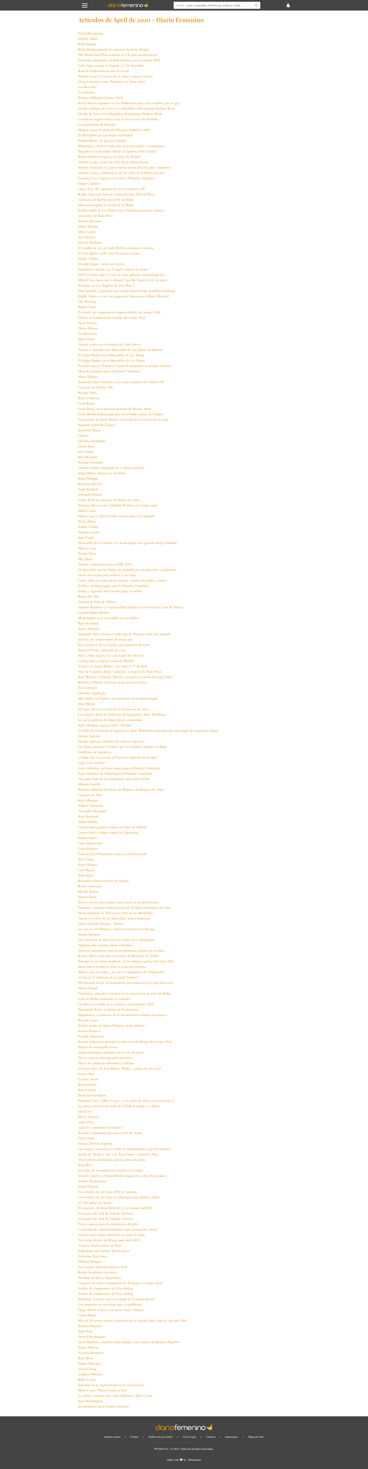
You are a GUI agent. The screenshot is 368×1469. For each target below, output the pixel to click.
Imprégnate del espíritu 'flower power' (104, 1250)
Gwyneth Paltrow (90, 494)
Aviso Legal (189, 1437)
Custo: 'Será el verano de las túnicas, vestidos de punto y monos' (123, 580)
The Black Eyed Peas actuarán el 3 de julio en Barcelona (117, 54)
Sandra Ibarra (87, 837)
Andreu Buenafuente (92, 1181)
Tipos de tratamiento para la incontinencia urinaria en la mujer (121, 950)
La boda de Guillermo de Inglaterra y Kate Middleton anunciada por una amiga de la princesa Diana (148, 730)
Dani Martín (86, 703)
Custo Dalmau (88, 848)
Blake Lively (87, 1379)
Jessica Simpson (89, 1030)
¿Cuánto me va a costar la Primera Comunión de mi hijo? (118, 757)
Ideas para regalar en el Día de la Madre (106, 204)
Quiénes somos (112, 1437)
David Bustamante (91, 33)
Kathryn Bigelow (90, 1325)
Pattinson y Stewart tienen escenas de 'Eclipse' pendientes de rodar (124, 907)
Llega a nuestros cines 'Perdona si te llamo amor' (112, 81)
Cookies (134, 1437)
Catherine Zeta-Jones (92, 1256)
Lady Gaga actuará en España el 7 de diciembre (111, 65)
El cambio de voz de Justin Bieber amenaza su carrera (115, 247)
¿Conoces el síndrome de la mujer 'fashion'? (108, 977)
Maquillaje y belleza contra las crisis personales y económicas (121, 145)
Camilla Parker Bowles (94, 612)
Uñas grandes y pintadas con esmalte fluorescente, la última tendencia (126, 290)
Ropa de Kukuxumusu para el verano (103, 70)
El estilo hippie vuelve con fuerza (101, 263)
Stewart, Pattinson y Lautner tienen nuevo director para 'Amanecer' (124, 167)
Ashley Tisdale (88, 526)
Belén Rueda (87, 44)
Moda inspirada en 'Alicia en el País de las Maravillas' (115, 912)
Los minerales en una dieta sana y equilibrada (110, 1304)
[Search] (256, 5)
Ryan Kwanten (88, 623)
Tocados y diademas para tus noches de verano (110, 1132)
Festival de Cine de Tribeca (97, 601)
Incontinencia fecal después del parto (103, 1406)
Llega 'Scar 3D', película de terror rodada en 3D (111, 188)
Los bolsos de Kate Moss (95, 215)
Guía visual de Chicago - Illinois (100, 923)
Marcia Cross (87, 548)
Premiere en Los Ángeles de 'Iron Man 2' (106, 285)
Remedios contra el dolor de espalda (103, 880)
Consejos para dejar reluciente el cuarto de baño (111, 1234)
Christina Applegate (92, 693)
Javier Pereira (87, 322)
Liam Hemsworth (90, 843)
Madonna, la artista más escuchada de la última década (116, 1299)
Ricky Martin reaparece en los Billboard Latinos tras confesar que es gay (128, 103)
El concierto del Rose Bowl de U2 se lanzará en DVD (115, 1207)
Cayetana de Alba (90, 794)
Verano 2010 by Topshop (95, 1143)
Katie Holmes (87, 864)
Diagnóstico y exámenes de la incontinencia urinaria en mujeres (122, 1014)
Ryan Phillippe (88, 478)
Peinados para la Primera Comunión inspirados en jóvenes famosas (124, 365)
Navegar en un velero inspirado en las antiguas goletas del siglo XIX (125, 961)
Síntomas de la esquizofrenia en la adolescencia (111, 1384)
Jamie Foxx (86, 1122)
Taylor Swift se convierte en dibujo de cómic (109, 499)
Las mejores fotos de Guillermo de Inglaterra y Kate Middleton (122, 714)
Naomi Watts (87, 553)
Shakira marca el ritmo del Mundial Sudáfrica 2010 (114, 129)
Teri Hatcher (86, 237)
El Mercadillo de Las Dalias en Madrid (105, 135)
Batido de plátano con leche (97, 1272)
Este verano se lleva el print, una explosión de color (114, 644)
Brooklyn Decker (90, 483)
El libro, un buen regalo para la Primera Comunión (113, 585)
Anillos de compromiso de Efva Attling (105, 1288)
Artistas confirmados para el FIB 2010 (104, 564)
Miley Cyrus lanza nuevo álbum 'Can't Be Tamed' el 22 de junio (122, 280)
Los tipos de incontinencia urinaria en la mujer (110, 1170)
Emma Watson (88, 1347)
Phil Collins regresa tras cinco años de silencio (110, 655)
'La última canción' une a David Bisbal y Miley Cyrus (115, 1395)
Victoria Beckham (90, 1352)
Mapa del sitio (256, 1437)
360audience (194, 1460)
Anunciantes (231, 1437)
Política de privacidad (161, 1437)
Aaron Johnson (88, 628)
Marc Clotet (86, 339)
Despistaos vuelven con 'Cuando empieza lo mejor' (113, 269)
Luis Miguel (86, 870)
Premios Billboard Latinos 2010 (100, 97)
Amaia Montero (89, 934)
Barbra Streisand (89, 886)
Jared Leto (85, 1111)
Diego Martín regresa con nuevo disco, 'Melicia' (111, 1309)
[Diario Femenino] (128, 6)
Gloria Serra (86, 446)
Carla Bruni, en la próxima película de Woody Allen (114, 408)
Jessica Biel (86, 1073)
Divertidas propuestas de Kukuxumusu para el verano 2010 (119, 60)
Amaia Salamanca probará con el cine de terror (111, 1052)
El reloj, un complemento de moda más (105, 639)
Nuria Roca (86, 875)
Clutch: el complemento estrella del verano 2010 (111, 317)
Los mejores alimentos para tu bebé (102, 1266)
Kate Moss (85, 1358)
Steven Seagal (87, 988)
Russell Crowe (88, 1020)
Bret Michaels (88, 457)
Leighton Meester (90, 1374)
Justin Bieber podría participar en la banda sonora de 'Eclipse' (121, 414)
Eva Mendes (86, 92)
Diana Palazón (88, 1186)
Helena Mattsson (89, 221)
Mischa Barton (88, 891)
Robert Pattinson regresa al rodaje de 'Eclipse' (109, 156)
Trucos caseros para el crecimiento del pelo (108, 1224)
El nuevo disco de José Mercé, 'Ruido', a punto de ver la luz (119, 1068)
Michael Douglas (90, 1261)
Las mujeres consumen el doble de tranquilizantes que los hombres (124, 1148)
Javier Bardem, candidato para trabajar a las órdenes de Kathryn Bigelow (129, 1342)
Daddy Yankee (88, 258)
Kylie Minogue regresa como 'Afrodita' (105, 725)
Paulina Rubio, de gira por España (102, 140)
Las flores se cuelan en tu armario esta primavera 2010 (116, 1004)
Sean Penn (85, 1331)
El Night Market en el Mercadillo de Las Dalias (111, 355)
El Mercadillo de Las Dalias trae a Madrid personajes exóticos (121, 210)
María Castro (87, 510)
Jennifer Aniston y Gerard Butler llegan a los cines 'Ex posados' (122, 1175)
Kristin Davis (87, 1084)
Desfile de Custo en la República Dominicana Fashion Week (120, 113)
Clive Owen (86, 1138)
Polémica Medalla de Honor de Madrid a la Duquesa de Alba (120, 789)
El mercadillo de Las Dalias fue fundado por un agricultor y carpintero (127, 569)
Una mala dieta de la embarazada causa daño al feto (114, 778)
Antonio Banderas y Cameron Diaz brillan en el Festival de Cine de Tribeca (131, 607)
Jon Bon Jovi (87, 86)
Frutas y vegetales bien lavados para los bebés (110, 591)
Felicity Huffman (90, 242)
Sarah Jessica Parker (92, 1095)
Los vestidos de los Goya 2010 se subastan (107, 1191)
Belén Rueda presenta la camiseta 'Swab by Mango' (114, 49)
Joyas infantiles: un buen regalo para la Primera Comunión (118, 768)
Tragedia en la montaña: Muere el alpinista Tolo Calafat (117, 151)
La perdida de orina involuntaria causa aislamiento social (117, 1229)
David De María (89, 430)
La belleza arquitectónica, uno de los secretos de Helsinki (118, 119)
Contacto (210, 1437)
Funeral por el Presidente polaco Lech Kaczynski (112, 853)
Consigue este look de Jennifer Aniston (105, 1213)
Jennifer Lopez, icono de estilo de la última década (113, 162)
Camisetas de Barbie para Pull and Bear (105, 199)
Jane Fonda (86, 537)
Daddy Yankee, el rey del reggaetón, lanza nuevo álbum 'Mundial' (123, 296)
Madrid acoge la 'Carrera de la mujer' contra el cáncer (115, 76)
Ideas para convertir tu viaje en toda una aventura (112, 966)
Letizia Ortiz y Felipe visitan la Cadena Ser (108, 832)
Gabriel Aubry (88, 38)
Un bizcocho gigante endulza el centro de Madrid (112, 827)
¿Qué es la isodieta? (92, 762)
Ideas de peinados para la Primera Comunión (109, 371)
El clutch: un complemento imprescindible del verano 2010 (119, 312)
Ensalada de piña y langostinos (99, 1277)
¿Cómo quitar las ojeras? (95, 1202)
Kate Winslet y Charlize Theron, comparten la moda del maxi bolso (125, 676)
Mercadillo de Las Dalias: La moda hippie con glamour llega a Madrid (127, 542)
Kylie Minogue (88, 800)
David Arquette (88, 1116)
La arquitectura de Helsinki (97, 124)
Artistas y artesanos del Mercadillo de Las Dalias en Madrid (120, 349)
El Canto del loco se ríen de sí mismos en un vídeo (113, 709)
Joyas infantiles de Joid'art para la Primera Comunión (115, 773)
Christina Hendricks (92, 440)
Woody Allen (87, 392)
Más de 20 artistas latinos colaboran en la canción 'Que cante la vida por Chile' (133, 1320)
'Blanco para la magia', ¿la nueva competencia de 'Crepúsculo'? (122, 971)
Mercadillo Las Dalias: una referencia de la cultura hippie (118, 698)
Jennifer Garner (88, 532)
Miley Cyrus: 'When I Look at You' (102, 1390)
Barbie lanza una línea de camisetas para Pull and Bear (116, 194)
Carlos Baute (87, 1315)
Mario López (87, 231)
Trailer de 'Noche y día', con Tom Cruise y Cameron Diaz (118, 1154)
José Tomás (86, 451)
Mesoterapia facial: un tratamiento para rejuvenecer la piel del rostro (125, 982)
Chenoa (83, 435)
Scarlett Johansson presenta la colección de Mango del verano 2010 (125, 1041)
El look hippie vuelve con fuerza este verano (109, 253)
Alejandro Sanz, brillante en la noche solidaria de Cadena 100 (121, 381)
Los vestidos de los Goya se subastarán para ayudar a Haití (118, 1197)
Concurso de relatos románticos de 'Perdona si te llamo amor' (120, 1283)
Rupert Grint (87, 306)
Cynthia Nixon (88, 1079)
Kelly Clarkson (88, 398)
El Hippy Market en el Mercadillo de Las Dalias (111, 360)
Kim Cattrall (86, 1089)
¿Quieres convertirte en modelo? (100, 1127)
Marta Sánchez (88, 376)
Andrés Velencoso (90, 805)
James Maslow (88, 226)
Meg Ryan (85, 558)
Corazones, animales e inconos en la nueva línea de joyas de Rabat (124, 993)
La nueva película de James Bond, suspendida (110, 719)
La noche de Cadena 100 (95, 387)
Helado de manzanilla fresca (97, 1047)
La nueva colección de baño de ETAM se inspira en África (119, 1106)
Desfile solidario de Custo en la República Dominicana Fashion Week (126, 108)
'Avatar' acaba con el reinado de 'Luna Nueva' (109, 344)
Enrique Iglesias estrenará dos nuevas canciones (111, 741)
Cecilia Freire (87, 333)
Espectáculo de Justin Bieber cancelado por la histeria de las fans (123, 419)
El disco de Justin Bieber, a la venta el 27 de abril (112, 666)
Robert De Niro (88, 596)
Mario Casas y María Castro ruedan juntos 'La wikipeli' (116, 516)
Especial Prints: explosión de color (102, 650)
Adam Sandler (88, 821)
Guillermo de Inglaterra (94, 752)
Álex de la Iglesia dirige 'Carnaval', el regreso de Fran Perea (119, 671)
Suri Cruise (86, 859)
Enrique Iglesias (89, 735)
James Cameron (89, 183)
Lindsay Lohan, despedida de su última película (111, 467)
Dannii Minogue (89, 1363)
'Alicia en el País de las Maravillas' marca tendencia (114, 918)
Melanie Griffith (89, 784)
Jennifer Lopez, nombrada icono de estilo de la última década (120, 172)
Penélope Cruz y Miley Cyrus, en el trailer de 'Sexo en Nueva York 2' (126, 1100)
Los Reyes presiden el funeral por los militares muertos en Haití (122, 746)
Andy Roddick (88, 489)
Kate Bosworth (88, 816)
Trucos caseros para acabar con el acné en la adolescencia (118, 902)
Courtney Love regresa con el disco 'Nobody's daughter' (116, 178)
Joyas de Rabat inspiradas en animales (104, 998)
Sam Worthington (90, 1401)
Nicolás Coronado (90, 462)
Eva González (87, 687)
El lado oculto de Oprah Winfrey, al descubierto (111, 1025)
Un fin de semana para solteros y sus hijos (107, 575)
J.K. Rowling (87, 301)
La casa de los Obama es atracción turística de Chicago (116, 929)
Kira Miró (85, 1165)
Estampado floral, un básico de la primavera (108, 1009)
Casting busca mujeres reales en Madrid (106, 660)
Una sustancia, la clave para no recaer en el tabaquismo (116, 939)
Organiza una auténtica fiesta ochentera (105, 945)
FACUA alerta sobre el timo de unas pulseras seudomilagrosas (121, 274)
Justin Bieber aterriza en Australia (101, 473)
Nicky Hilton (87, 521)
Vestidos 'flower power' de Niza (99, 1245)
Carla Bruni (86, 403)
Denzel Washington (91, 1336)
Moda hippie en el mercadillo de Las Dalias (108, 617)
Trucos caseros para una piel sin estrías (105, 1057)
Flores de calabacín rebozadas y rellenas (106, 1063)
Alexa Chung (87, 1368)
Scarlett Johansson (91, 1036)
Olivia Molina (88, 328)
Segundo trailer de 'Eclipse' (97, 424)
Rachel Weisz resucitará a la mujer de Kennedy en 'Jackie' (118, 955)
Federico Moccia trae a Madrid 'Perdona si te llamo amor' (118, 505)
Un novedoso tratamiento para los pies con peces (111, 1159)
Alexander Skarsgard (92, 811)
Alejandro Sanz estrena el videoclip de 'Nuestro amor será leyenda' (124, 634)
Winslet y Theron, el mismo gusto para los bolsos (112, 682)
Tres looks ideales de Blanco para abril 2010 (109, 1240)
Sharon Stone (87, 896)
